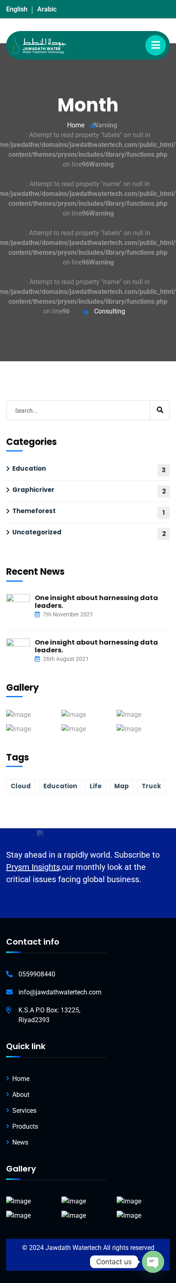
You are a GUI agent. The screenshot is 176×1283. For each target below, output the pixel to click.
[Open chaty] (153, 1262)
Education (29, 468)
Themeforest (34, 511)
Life (96, 786)
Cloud (21, 786)
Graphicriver (33, 489)
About (20, 1094)
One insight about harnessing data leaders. (96, 601)
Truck (151, 786)
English (16, 9)
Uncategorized (36, 532)
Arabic (46, 9)
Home (75, 125)
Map (121, 786)
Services (24, 1110)
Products (25, 1126)
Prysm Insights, (34, 867)
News (20, 1142)
